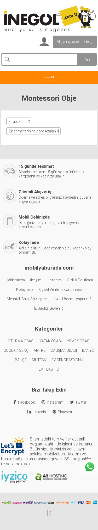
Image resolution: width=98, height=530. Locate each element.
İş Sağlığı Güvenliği (49, 308)
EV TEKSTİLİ (49, 369)
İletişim (36, 280)
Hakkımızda (15, 280)
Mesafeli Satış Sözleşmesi (28, 299)
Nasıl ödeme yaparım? (73, 299)
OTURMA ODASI (21, 341)
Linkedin (39, 412)
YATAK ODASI (50, 341)
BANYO (88, 350)
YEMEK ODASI (78, 341)
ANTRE (39, 350)
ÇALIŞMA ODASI (64, 350)
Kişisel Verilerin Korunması (60, 289)
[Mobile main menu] (49, 77)
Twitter (81, 402)
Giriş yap (44, 42)
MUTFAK (39, 360)
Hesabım (54, 280)
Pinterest (65, 412)
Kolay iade (24, 289)
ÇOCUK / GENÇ (16, 350)
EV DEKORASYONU (67, 360)
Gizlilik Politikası (80, 280)
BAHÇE (21, 360)
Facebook (26, 402)
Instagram (55, 402)
